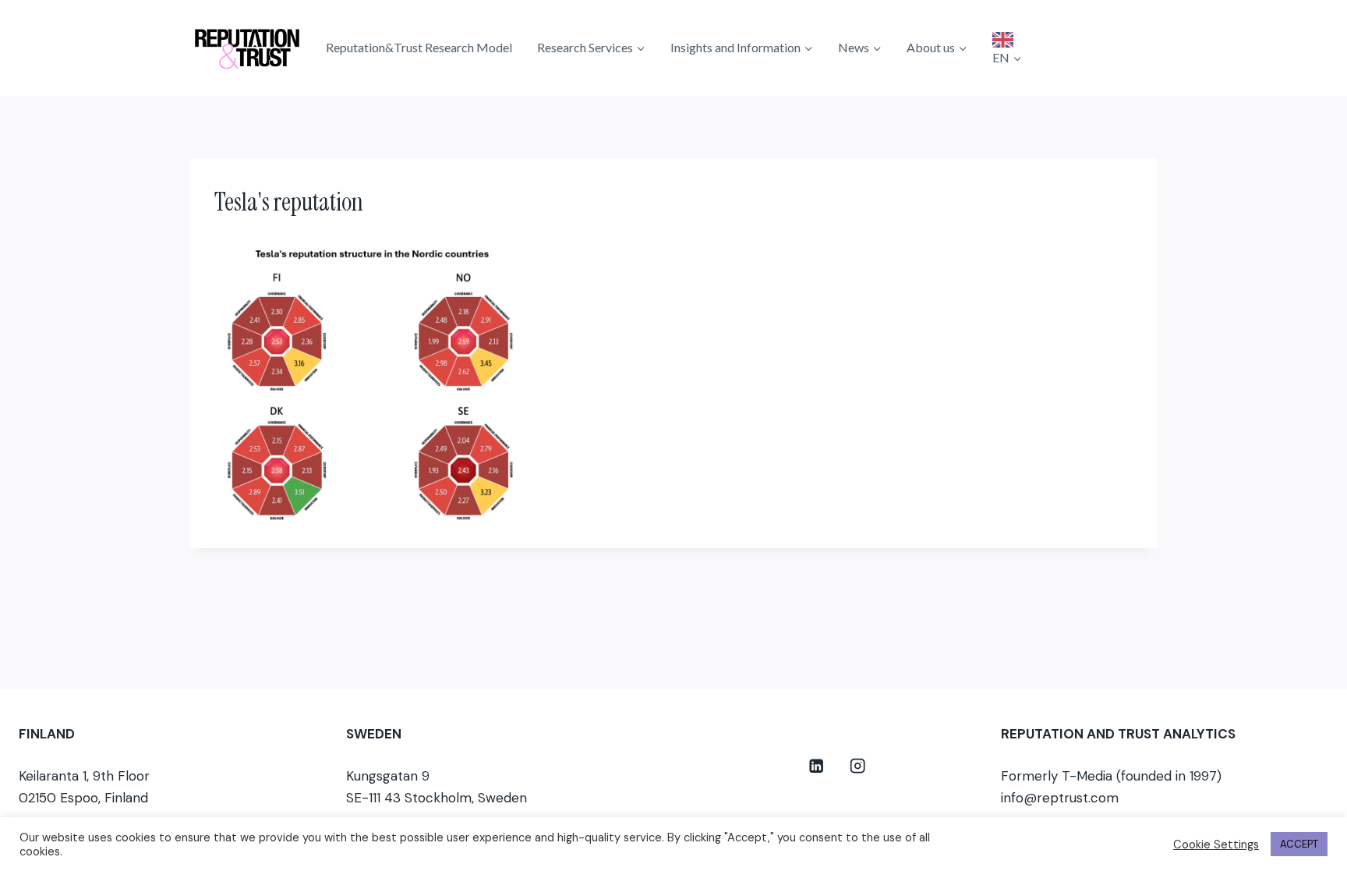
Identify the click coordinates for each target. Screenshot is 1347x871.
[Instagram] (858, 766)
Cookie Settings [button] (1216, 844)
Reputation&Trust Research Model (419, 47)
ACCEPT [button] (1299, 844)
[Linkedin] (817, 766)
